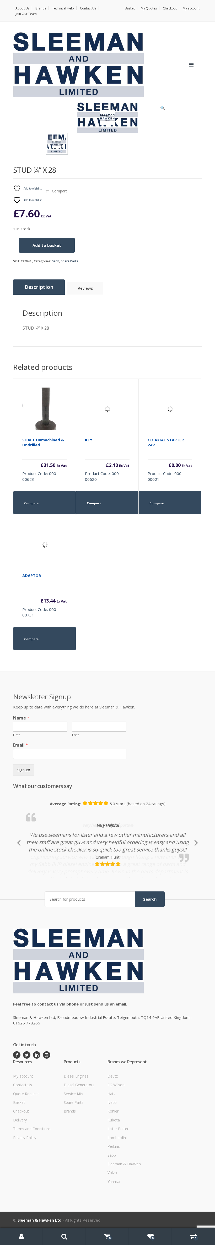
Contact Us (88, 8)
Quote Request (26, 1125)
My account (191, 8)
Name (21, 718)
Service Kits (73, 1125)
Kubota (114, 1151)
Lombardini (117, 1169)
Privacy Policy (24, 1169)
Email (20, 745)
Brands (40, 8)
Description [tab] (39, 287)
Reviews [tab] (85, 288)
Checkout (170, 8)
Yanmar (114, 1213)
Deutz (113, 1107)
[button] (162, 109)
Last (75, 735)
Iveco (112, 1134)
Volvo (112, 1204)
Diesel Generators (79, 1116)
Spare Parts (69, 261)
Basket (130, 8)
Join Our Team (26, 14)
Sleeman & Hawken (124, 1195)
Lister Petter (118, 1160)
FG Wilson (116, 1116)
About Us (22, 8)
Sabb (55, 261)
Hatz (111, 1125)
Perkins (114, 1178)
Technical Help (63, 8)
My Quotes (149, 8)
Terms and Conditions (32, 1160)
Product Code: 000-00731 (44, 595)
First (16, 735)
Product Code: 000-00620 (107, 459)
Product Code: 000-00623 (44, 459)
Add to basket (47, 245)
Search (150, 931)
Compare (60, 190)
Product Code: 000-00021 (170, 459)
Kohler (113, 1143)
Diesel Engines (76, 1107)
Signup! (23, 769)
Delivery (20, 1151)
